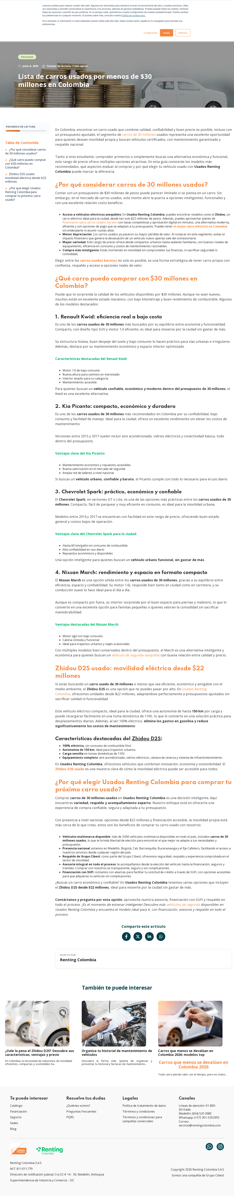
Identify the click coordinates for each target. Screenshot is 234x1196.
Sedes (14, 1123)
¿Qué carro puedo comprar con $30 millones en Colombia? (25, 163)
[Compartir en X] (137, 936)
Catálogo (16, 1106)
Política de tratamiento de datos (144, 1106)
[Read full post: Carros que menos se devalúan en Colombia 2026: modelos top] (193, 1023)
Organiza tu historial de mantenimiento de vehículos (117, 1053)
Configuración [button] (151, 32)
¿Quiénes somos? (78, 1106)
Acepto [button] (166, 32)
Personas (27, 57)
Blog (13, 1129)
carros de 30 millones (139, 134)
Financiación (18, 1111)
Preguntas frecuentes (81, 1111)
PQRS (70, 1117)
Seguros (16, 1117)
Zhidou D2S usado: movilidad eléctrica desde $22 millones (25, 178)
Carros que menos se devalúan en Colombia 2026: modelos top (185, 1053)
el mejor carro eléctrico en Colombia (200, 226)
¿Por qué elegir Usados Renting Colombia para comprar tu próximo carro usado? (23, 193)
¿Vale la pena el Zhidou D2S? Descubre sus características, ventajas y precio (39, 1053)
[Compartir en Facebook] (126, 936)
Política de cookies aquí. (133, 15)
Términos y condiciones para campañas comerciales (142, 1119)
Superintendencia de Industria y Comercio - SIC (42, 1180)
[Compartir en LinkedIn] (149, 936)
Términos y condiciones (138, 1111)
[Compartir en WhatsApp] (160, 936)
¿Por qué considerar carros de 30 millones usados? (25, 151)
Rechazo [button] (182, 32)
